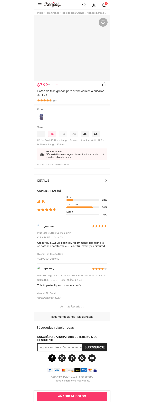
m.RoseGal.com (55, 5)
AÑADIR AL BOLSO (72, 396)
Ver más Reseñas (71, 306)
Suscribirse (95, 347)
